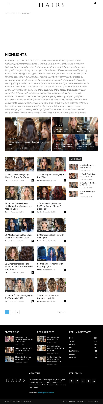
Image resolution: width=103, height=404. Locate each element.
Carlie (7, 180)
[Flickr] (83, 381)
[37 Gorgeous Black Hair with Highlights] (51, 225)
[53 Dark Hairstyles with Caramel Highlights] (51, 285)
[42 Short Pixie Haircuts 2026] (73, 194)
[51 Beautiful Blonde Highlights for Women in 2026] (19, 285)
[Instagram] (88, 381)
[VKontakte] (94, 381)
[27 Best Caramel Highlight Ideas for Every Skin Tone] (28, 134)
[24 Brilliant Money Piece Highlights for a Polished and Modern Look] (86, 125)
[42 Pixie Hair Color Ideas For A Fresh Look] (73, 185)
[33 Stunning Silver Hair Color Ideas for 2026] (9, 359)
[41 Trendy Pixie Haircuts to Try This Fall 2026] (73, 176)
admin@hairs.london (46, 393)
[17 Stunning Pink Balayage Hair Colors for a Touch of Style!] (9, 339)
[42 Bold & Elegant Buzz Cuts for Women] (73, 167)
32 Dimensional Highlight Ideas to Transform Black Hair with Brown (19, 267)
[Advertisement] (51, 33)
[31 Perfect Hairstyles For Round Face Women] (9, 350)
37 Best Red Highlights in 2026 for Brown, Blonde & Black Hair (49, 206)
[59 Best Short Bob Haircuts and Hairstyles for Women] (41, 348)
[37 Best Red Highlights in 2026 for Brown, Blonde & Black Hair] (63, 142)
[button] (83, 3)
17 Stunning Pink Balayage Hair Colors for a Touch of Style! (24, 339)
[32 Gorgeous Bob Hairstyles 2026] (41, 339)
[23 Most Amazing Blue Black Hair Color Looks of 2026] (86, 142)
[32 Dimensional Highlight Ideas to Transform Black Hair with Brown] (19, 253)
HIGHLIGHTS (12, 139)
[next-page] (17, 312)
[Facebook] (77, 381)
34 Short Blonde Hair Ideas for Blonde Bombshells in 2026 (54, 359)
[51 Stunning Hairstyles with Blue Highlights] (51, 253)
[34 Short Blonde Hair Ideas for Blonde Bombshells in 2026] (41, 359)
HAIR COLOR (15, 13)
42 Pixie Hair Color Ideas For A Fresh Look (88, 184)
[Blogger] (71, 381)
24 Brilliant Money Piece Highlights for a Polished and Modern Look (18, 206)
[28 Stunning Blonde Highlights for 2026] (63, 125)
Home (7, 13)
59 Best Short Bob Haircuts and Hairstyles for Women (55, 348)
